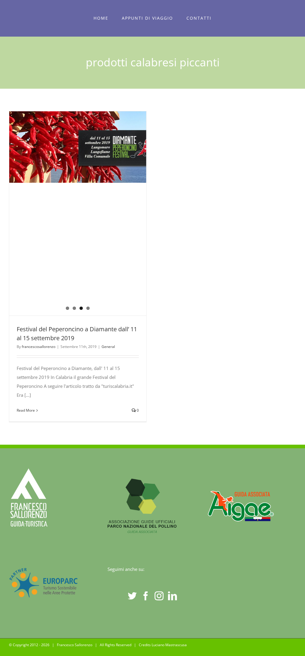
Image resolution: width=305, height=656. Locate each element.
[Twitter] (132, 595)
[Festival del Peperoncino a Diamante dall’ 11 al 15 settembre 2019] (77, 147)
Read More (26, 410)
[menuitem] (101, 18)
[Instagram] (159, 595)
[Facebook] (145, 595)
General (108, 346)
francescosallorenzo (38, 346)
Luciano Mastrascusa (169, 644)
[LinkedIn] (172, 595)
